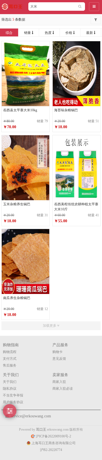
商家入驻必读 (62, 389)
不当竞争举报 (13, 395)
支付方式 (9, 359)
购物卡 (57, 352)
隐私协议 (9, 389)
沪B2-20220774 (51, 450)
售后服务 (9, 365)
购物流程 (9, 352)
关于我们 (9, 382)
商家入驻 (59, 382)
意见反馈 (59, 359)
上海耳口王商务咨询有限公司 (53, 443)
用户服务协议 (13, 402)
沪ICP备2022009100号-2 (53, 436)
